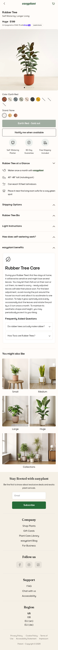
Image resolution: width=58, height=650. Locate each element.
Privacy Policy (16, 636)
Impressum (43, 639)
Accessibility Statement (26, 639)
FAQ (29, 586)
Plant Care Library (29, 536)
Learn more (37, 25)
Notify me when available (29, 132)
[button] (4, 99)
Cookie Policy (32, 636)
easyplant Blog (29, 541)
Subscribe (29, 505)
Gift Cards (29, 531)
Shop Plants (29, 526)
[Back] (4, 4)
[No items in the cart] (53, 4)
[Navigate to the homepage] (29, 3)
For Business (29, 545)
